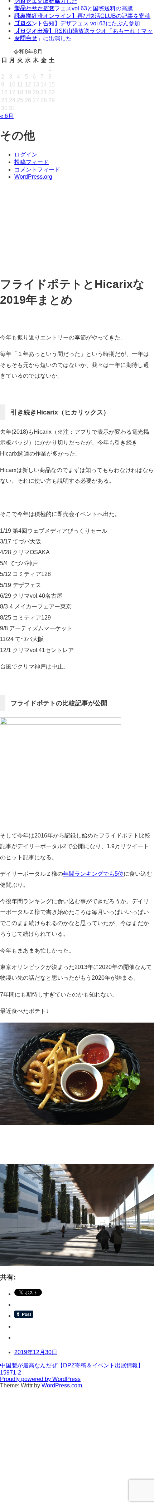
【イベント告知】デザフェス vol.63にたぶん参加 (77, 23)
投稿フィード (31, 162)
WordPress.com (62, 1385)
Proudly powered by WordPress (40, 1379)
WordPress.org (33, 177)
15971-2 (10, 1373)
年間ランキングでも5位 (93, 874)
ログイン (25, 154)
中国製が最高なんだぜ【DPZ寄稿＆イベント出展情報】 (72, 1365)
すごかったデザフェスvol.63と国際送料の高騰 (73, 8)
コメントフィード (37, 169)
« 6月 (7, 116)
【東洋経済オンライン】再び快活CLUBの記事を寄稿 (82, 16)
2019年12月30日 (35, 1352)
